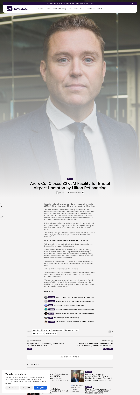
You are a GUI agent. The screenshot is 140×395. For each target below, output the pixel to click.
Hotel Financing (51, 333)
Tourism (75, 9)
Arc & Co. (36, 330)
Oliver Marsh (93, 380)
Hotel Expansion (38, 333)
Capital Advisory (57, 330)
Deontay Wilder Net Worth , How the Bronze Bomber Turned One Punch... (81, 314)
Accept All (40, 388)
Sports (82, 9)
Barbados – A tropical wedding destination (69, 305)
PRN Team (65, 192)
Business (41, 9)
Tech (69, 9)
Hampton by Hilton (71, 330)
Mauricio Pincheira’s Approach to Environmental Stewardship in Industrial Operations (99, 391)
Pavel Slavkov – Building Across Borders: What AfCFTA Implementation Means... (55, 376)
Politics (110, 348)
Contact (99, 9)
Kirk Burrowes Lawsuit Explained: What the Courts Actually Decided (79, 322)
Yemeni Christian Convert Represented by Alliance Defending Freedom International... (94, 344)
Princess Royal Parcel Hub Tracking (66, 318)
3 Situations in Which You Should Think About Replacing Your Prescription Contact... (86, 301)
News (50, 305)
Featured (52, 301)
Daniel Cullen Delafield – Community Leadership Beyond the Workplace (55, 391)
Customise (12, 388)
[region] (26, 381)
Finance (48, 9)
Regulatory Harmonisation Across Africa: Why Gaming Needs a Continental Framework (98, 376)
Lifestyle (51, 309)
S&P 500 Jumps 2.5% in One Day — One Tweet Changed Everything (80, 297)
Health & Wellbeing (59, 9)
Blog (104, 348)
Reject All (26, 388)
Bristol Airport (45, 330)
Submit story (90, 9)
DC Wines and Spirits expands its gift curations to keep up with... (79, 309)
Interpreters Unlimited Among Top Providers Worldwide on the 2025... (45, 344)
